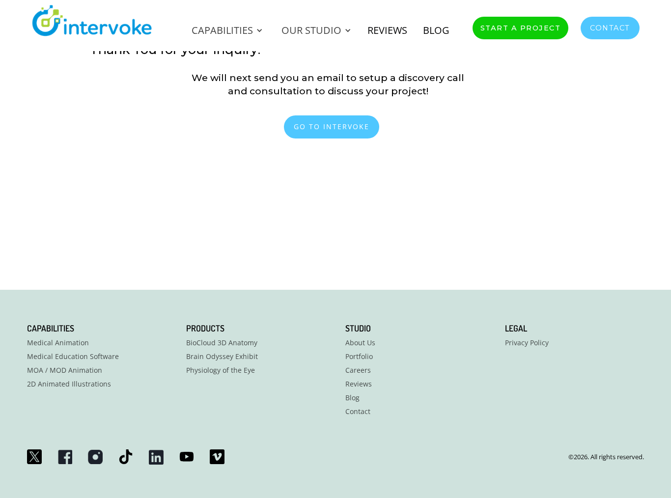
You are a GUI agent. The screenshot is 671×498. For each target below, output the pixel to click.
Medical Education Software (73, 356)
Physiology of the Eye (220, 370)
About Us (360, 342)
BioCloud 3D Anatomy (221, 342)
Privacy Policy (527, 342)
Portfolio (359, 356)
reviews (387, 30)
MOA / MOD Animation (64, 370)
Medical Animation (58, 342)
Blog (436, 30)
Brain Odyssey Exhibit (222, 356)
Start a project (520, 28)
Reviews (358, 384)
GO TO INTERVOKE (331, 126)
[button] (226, 30)
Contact (610, 28)
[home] (98, 20)
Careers (358, 370)
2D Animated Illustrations (69, 384)
